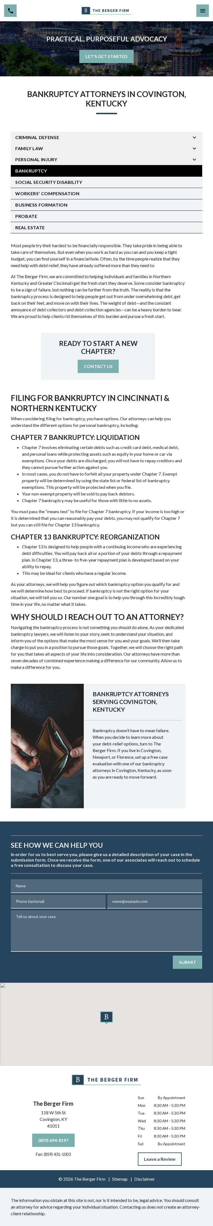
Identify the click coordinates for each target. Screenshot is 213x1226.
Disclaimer (144, 1178)
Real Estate (30, 227)
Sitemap (120, 1178)
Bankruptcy (31, 170)
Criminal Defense (37, 137)
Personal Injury (36, 159)
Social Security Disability (48, 182)
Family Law (29, 148)
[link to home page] (106, 10)
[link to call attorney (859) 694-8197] (10, 10)
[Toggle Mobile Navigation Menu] (202, 10)
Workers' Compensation (47, 193)
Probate (26, 216)
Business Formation (41, 204)
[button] (106, 1017)
